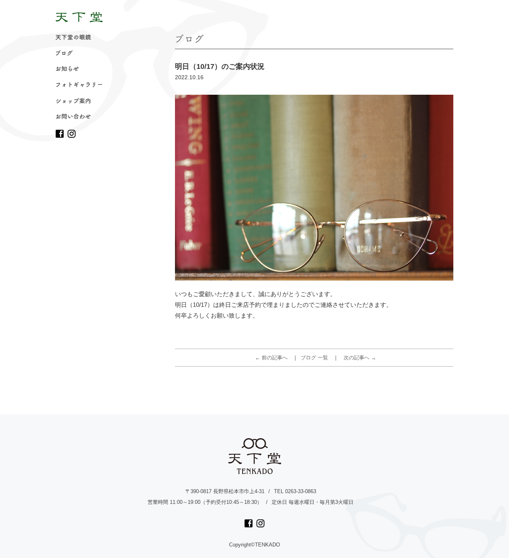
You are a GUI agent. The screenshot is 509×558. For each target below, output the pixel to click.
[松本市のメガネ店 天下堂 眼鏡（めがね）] (79, 17)
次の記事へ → (360, 358)
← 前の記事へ (271, 358)
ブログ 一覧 (314, 358)
